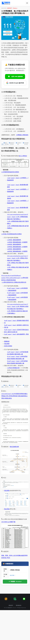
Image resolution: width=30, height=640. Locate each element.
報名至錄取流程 (14, 446)
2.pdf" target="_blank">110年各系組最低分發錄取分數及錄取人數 (17, 353)
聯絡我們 (11, 605)
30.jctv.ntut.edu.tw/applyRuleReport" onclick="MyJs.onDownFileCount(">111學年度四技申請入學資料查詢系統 (14, 278)
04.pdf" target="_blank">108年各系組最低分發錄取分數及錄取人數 (17, 362)
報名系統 (6, 509)
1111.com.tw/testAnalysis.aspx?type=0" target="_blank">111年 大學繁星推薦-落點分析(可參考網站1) (17, 217)
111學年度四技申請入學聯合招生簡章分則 (14, 282)
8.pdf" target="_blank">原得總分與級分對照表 (16, 322)
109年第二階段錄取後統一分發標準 (17, 246)
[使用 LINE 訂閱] (24, 598)
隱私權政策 (18, 605)
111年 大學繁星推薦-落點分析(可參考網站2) (18, 222)
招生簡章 (6, 343)
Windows (15, 8)
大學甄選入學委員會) (22, 135)
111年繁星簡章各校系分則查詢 (10, 172)
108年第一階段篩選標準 (14, 249)
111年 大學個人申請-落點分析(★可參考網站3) (18, 268)
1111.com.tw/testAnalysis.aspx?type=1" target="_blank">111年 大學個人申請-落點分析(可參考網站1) (17, 258)
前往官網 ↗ (13, 575)
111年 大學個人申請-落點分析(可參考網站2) (18, 264)
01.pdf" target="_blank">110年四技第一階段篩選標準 (17, 289)
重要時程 (6, 341)
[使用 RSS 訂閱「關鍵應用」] (5, 598)
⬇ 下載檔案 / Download (15, 581)
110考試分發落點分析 (13, 368)
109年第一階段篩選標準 (14, 244)
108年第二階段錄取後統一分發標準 (17, 251)
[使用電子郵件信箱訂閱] (15, 598)
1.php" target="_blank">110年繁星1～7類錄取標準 (17, 179)
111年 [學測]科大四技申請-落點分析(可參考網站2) (17, 312)
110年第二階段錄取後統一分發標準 (17, 242)
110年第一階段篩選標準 (14, 240)
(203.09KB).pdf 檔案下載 (8, 522)
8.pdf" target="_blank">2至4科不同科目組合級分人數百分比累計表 (16, 331)
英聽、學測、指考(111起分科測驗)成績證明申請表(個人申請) (14, 557)
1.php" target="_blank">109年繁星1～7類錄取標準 (18, 190)
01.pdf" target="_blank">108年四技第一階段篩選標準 (17, 298)
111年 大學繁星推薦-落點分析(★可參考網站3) (18, 227)
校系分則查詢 (8, 346)
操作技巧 (9, 8)
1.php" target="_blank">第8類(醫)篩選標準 (17, 186)
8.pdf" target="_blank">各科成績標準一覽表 (16, 334)
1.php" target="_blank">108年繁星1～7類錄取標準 (18, 202)
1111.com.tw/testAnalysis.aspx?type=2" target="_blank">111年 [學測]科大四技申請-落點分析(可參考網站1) (17, 306)
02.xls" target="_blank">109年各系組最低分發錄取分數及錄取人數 (17, 357)
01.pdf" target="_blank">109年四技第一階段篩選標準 (17, 294)
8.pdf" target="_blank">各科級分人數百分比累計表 (16, 326)
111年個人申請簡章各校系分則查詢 (11, 234)
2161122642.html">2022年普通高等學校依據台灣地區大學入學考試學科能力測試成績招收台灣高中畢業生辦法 (14, 396)
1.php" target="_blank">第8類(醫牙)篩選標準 (17, 197)
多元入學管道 (23, 156)
